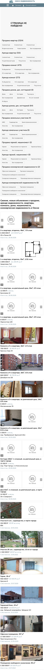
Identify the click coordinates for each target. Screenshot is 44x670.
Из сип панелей (34, 98)
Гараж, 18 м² (5, 576)
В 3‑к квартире (19, 73)
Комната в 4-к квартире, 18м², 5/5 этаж (16, 373)
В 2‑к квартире (6, 73)
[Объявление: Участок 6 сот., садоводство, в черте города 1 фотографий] (21, 518)
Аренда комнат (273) (11, 78)
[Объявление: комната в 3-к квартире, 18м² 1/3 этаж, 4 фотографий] (21, 344)
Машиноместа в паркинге (19, 146)
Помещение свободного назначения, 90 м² (17, 663)
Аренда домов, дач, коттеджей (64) (17, 106)
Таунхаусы (30, 94)
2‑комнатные (18, 45)
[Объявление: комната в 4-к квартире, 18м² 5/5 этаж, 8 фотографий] (21, 371)
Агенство (5, 126)
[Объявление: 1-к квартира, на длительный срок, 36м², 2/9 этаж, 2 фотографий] (11, 315)
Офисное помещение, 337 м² (12, 634)
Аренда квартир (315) (11, 53)
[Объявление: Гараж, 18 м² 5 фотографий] (21, 574)
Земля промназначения (29, 122)
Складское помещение (9, 178)
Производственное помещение (31, 178)
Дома (3, 94)
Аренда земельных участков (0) (15, 130)
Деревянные (21, 98)
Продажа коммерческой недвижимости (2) (21, 167)
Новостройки (21, 48)
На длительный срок (8, 61)
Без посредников (35, 48)
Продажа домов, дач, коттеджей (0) (17, 90)
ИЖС (3, 122)
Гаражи (4, 146)
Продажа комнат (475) (11, 65)
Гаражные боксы (36, 146)
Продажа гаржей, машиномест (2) (17, 142)
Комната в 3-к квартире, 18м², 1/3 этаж (16, 346)
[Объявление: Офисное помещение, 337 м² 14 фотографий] (21, 632)
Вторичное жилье (7, 48)
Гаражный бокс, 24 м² (9, 605)
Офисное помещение (9, 171)
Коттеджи (20, 94)
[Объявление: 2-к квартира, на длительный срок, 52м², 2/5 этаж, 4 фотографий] (11, 286)
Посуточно (22, 61)
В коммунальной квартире (23, 69)
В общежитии (6, 69)
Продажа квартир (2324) (12, 41)
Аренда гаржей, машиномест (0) (16, 155)
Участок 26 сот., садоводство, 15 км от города (19, 550)
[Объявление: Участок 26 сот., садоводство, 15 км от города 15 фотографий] (21, 547)
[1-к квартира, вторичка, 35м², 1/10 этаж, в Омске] (11, 257)
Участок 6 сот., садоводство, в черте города (18, 521)
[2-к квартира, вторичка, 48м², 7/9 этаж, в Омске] (11, 228)
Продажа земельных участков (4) (16, 118)
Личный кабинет (31, 5)
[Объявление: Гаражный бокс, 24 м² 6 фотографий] (21, 603)
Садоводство (13, 122)
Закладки (18, 5)
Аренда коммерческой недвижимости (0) (20, 183)
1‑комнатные (6, 45)
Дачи (11, 94)
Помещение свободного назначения (13, 175)
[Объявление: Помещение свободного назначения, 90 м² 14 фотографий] (21, 661)
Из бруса (5, 101)
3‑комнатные (31, 45)
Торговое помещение (27, 171)
